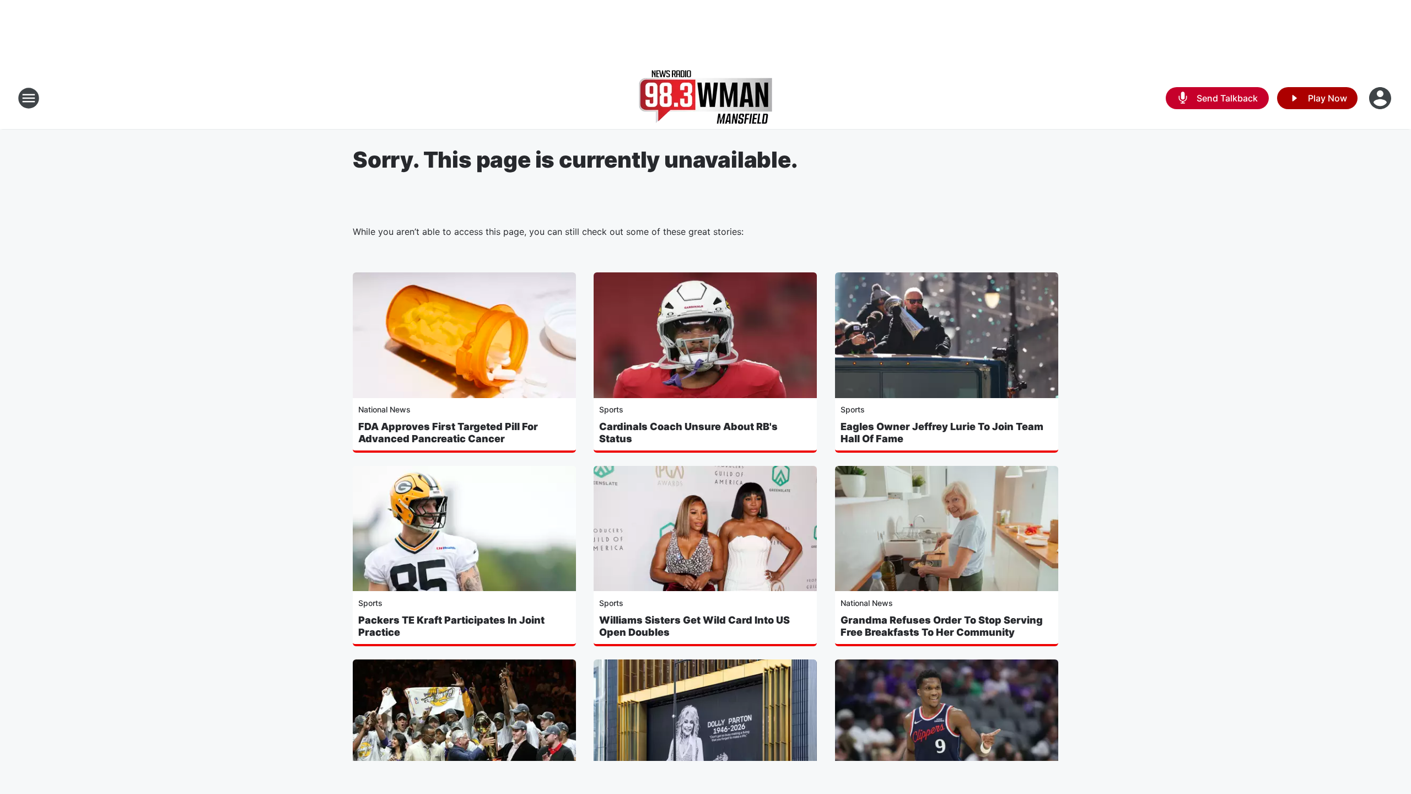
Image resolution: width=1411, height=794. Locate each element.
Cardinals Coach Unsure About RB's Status (688, 432)
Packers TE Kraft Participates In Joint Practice (451, 626)
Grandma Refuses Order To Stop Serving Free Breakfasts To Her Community (942, 626)
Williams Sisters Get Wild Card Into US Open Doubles (694, 626)
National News (384, 409)
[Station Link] (705, 98)
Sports (611, 409)
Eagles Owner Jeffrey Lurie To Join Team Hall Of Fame (942, 432)
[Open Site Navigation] (29, 98)
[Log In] (1381, 98)
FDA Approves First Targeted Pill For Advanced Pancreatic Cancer (448, 432)
